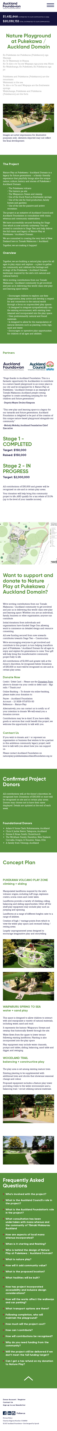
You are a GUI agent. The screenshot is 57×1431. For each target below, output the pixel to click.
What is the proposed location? (25, 1271)
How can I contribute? (19, 1330)
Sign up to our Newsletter (14, 1405)
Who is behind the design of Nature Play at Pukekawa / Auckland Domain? (29, 1251)
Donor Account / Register (14, 1400)
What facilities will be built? (23, 1277)
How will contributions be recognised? (29, 1336)
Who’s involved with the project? (26, 1194)
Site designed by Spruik (31, 1423)
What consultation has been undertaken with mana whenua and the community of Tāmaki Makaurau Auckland (28, 1223)
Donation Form (45, 681)
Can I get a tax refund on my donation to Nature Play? (29, 1362)
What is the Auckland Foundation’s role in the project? (30, 1211)
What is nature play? (18, 1259)
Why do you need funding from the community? (27, 1344)
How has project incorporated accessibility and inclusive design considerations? (26, 1290)
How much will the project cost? (25, 1324)
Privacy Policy (7, 1418)
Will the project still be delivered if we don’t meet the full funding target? (29, 1353)
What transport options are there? (27, 1308)
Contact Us (8, 1402)
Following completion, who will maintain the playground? (24, 1316)
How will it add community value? (26, 1265)
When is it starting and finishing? (26, 1243)
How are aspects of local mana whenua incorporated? (25, 1236)
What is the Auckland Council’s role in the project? (29, 1202)
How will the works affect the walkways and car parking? (30, 1301)
